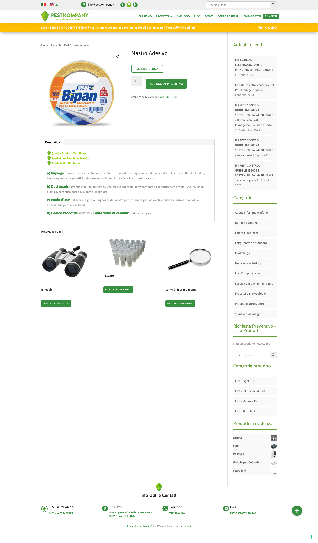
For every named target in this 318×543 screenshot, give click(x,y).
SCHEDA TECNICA (147, 68)
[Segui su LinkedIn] (135, 4)
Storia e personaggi (247, 314)
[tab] (52, 142)
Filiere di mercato (246, 232)
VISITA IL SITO (267, 27)
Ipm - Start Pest (60, 45)
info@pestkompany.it (101, 4)
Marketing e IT (244, 253)
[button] (297, 511)
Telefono (175, 507)
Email (234, 507)
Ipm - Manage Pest (247, 401)
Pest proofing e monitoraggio (254, 283)
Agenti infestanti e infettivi (252, 212)
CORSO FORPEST (228, 16)
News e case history (248, 263)
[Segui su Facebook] (122, 4)
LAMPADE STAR (251, 16)
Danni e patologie (246, 222)
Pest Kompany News (248, 273)
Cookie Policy (150, 526)
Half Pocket (185, 526)
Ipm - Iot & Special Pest (250, 391)
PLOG (197, 16)
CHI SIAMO (145, 16)
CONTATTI (271, 16)
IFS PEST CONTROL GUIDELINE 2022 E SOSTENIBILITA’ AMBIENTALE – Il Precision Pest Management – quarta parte (254, 115)
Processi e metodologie (250, 293)
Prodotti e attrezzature (250, 303)
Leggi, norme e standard (251, 242)
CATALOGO (183, 16)
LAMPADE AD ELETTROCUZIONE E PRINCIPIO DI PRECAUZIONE (254, 64)
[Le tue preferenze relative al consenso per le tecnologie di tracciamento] (311, 536)
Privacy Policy (134, 526)
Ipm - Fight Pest (245, 381)
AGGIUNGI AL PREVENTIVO (166, 83)
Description (52, 142)
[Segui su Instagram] (129, 4)
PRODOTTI (162, 16)
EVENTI (209, 16)
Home (44, 45)
